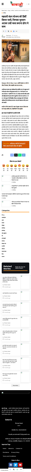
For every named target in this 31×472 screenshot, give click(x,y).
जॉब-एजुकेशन (4, 233)
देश (2, 235)
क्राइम (3, 222)
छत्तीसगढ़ (4, 12)
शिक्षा (2, 254)
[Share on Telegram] (23, 155)
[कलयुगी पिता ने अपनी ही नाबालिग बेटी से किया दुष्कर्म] (6, 188)
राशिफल (3, 248)
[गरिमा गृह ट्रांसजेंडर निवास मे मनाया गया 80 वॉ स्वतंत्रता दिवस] (6, 204)
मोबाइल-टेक (4, 243)
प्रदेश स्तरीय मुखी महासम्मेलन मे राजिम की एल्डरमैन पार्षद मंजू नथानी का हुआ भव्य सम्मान (10, 332)
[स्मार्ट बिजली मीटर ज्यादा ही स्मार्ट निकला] (26, 295)
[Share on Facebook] (6, 31)
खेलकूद (3, 225)
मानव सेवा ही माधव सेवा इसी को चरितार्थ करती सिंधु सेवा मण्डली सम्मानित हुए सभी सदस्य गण (10, 306)
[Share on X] (8, 31)
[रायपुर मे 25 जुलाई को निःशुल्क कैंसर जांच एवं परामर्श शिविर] (26, 321)
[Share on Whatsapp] (17, 469)
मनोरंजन (3, 241)
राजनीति (3, 246)
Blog (3, 215)
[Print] (14, 31)
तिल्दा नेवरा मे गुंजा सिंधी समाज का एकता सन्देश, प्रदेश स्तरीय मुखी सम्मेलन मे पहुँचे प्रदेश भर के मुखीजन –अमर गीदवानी (10, 361)
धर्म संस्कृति (4, 238)
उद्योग (3, 220)
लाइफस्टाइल (4, 251)
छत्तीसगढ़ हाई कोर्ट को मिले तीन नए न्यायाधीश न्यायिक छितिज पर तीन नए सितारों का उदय (19, 178)
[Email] (11, 31)
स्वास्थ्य (3, 256)
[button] (2, 4)
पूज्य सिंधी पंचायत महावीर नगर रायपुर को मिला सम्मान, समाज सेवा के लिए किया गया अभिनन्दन (10, 347)
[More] (16, 31)
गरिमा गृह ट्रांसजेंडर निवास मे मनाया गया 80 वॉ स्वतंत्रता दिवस (20, 203)
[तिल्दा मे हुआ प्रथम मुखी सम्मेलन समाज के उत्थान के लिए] (26, 377)
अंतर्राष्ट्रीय (4, 217)
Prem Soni (8, 35)
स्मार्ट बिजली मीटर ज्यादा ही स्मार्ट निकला (10, 293)
